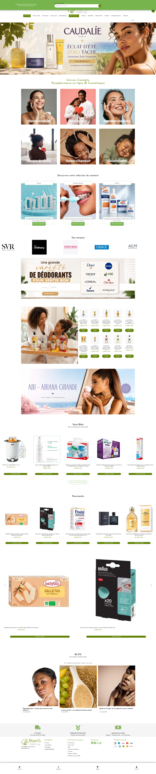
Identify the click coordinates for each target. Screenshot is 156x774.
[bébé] (117, 146)
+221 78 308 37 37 (25, 747)
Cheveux (47, 742)
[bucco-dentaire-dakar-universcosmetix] (78, 200)
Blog (69, 746)
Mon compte (71, 744)
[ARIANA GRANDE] (78, 391)
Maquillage (48, 746)
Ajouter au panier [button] (83, 330)
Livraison (37, 732)
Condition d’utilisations (73, 748)
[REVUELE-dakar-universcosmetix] (39, 200)
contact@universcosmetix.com (28, 745)
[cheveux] (78, 146)
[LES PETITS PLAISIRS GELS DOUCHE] (49, 334)
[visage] (39, 106)
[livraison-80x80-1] (38, 727)
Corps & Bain (48, 744)
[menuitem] (27, 16)
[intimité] (78, 106)
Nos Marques (71, 742)
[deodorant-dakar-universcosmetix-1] (78, 278)
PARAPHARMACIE (49, 748)
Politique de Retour (72, 752)
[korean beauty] (117, 106)
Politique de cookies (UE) (74, 755)
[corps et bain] (39, 146)
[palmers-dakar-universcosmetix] (117, 200)
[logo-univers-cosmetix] (78, 10)
